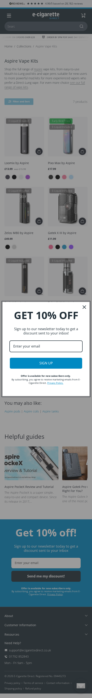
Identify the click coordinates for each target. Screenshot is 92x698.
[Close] (84, 307)
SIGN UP (46, 363)
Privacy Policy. (55, 382)
